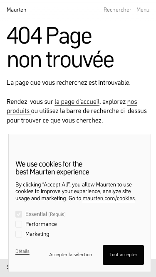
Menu (142, 10)
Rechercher (117, 10)
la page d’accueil (76, 102)
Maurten (16, 10)
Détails (22, 251)
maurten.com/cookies (108, 199)
